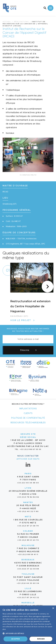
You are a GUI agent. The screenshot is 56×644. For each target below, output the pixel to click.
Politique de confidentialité (28, 418)
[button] (47, 286)
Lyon (28, 488)
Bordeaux (28, 560)
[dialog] (28, 625)
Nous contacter (28, 456)
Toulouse (28, 574)
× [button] (53, 608)
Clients (28, 413)
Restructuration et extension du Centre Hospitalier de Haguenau (30, 306)
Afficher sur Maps (28, 459)
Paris (28, 474)
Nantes (28, 502)
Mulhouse (28, 545)
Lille (28, 588)
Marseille (28, 603)
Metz (28, 517)
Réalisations (21, 21)
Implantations (28, 409)
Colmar (28, 531)
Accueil (7, 21)
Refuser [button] (41, 639)
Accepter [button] (15, 639)
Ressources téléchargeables (28, 423)
